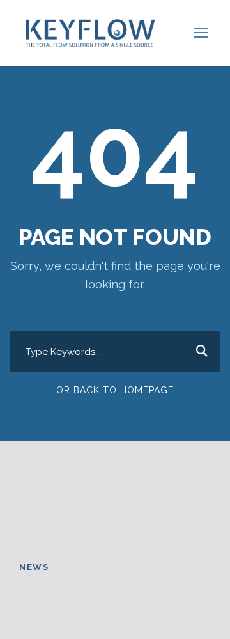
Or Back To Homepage (115, 390)
